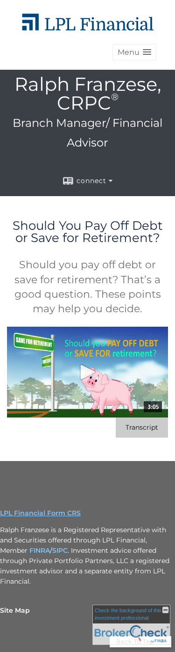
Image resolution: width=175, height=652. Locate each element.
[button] (134, 52)
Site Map (15, 610)
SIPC (60, 550)
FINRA (39, 550)
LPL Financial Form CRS (40, 513)
